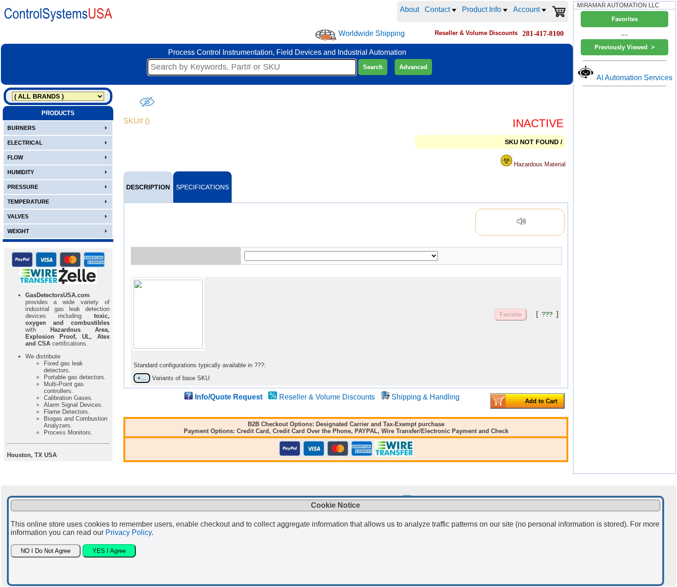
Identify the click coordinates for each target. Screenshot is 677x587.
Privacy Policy (128, 532)
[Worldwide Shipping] (326, 35)
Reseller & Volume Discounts (327, 397)
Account (527, 9)
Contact (438, 9)
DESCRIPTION (148, 187)
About (409, 9)
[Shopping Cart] (558, 11)
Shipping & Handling (425, 397)
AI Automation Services (634, 78)
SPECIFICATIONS (202, 187)
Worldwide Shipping (371, 33)
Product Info (482, 9)
